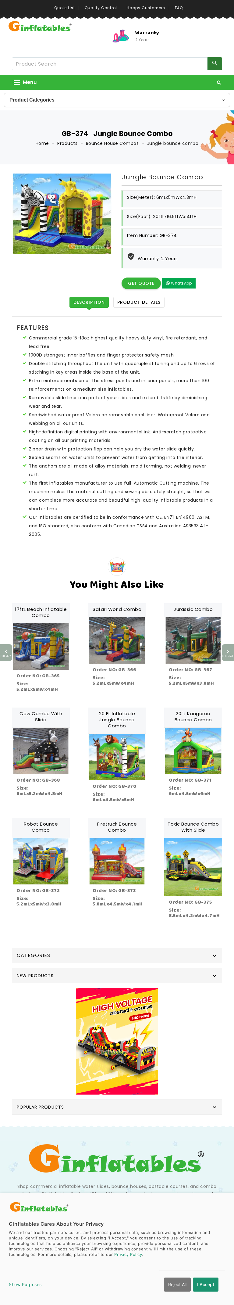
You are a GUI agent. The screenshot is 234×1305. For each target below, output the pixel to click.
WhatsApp (181, 283)
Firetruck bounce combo (117, 827)
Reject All (177, 1284)
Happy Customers (146, 7)
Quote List (64, 7)
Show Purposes (25, 1284)
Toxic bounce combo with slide (193, 827)
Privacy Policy (128, 1254)
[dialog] (117, 1249)
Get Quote (141, 283)
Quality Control (101, 7)
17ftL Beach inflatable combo (41, 612)
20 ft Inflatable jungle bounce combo (117, 719)
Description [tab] (89, 302)
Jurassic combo (193, 609)
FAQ (179, 7)
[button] (219, 82)
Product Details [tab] (139, 302)
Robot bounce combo (41, 827)
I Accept (205, 1284)
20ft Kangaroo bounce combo (193, 716)
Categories (33, 955)
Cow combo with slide (41, 716)
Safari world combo (117, 609)
